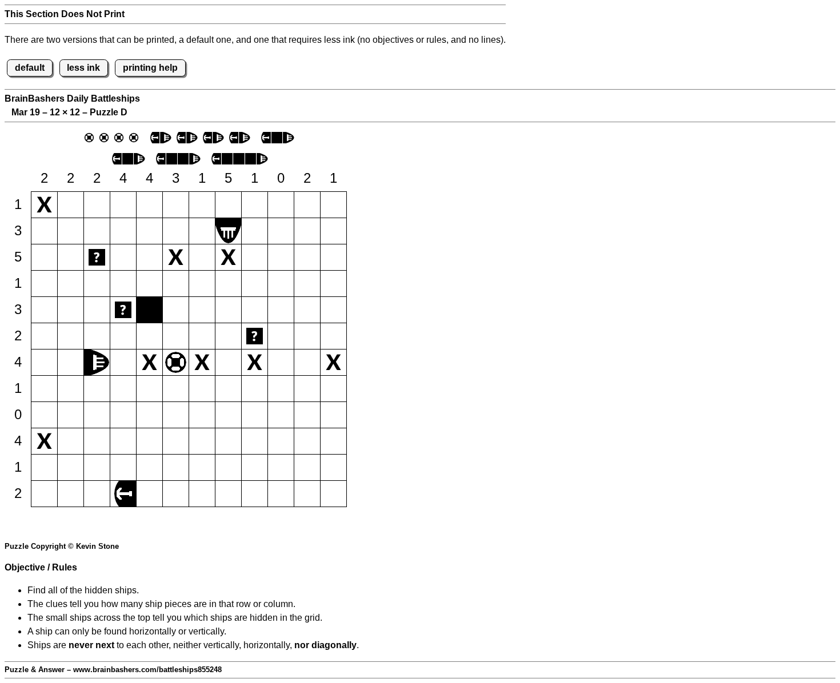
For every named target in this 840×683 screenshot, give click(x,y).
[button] (44, 205)
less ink (83, 68)
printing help (150, 68)
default (30, 68)
